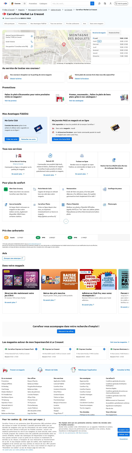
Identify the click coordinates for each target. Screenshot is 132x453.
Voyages (56, 410)
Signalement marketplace (114, 405)
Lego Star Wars (32, 413)
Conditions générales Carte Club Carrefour (116, 396)
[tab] (99, 32)
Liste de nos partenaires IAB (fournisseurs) (73, 433)
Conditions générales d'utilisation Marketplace (116, 384)
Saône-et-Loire (56, 10)
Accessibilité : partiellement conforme (117, 403)
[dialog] (66, 434)
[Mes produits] (105, 3)
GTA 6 (3, 410)
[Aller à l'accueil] (5, 3)
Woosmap (60, 63)
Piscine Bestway (33, 405)
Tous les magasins (85, 408)
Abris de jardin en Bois (34, 410)
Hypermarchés (84, 381)
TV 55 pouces (32, 402)
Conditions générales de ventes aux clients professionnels (117, 392)
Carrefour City (84, 386)
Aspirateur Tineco (7, 402)
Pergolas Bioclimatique (35, 386)
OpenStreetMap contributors (82, 63)
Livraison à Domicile (60, 389)
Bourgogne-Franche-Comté (37, 10)
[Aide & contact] (99, 3)
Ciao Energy (5, 389)
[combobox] (72, 3)
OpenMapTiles (68, 63)
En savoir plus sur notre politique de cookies (18, 450)
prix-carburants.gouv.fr (35, 244)
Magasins (21, 10)
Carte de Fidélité (59, 384)
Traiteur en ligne (59, 397)
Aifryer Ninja (31, 397)
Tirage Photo (58, 413)
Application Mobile (59, 381)
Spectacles (57, 408)
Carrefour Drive (58, 386)
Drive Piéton (57, 392)
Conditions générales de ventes (115, 381)
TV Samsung (5, 400)
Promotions (5, 381)
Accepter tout (124, 430)
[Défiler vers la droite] (125, 292)
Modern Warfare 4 (7, 392)
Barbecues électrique (8, 413)
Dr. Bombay (5, 386)
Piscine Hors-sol (32, 400)
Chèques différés (7, 384)
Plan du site (109, 408)
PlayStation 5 (6, 408)
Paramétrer (124, 439)
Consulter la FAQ (123, 370)
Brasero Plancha (32, 381)
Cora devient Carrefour (87, 402)
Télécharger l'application (87, 370)
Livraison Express (59, 394)
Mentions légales (111, 388)
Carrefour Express (85, 389)
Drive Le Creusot (18, 164)
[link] (36, 350)
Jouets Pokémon (33, 408)
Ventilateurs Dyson (7, 397)
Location (56, 405)
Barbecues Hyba (32, 389)
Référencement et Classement (115, 400)
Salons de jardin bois (34, 392)
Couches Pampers (33, 394)
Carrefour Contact (85, 392)
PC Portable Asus (7, 394)
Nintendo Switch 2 (7, 405)
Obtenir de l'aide (51, 370)
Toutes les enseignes (86, 405)
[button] (25, 3)
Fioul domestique (59, 400)
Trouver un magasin (17, 370)
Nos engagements (111, 414)
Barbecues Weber (33, 384)
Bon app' (82, 397)
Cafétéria (83, 400)
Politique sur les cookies (87, 414)
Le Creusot (68, 10)
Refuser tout (123, 434)
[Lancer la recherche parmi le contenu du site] (92, 3)
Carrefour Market (85, 384)
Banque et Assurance (60, 402)
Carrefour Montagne (86, 394)
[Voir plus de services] (66, 221)
